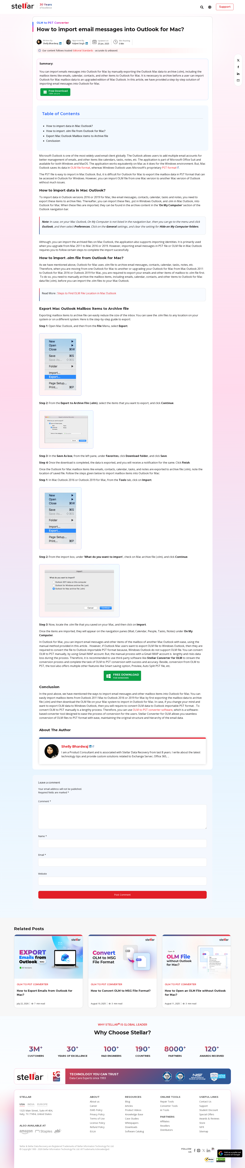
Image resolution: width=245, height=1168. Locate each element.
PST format (169, 167)
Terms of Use (97, 1118)
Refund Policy (97, 1127)
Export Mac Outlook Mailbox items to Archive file (77, 136)
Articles (129, 1105)
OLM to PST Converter (53, 22)
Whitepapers (131, 1122)
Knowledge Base (134, 1114)
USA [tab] (22, 1104)
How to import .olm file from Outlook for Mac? (75, 131)
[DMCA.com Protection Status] (220, 1161)
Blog (127, 1101)
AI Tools (164, 1110)
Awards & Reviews (209, 1118)
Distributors (166, 1129)
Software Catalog (134, 1131)
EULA (93, 1131)
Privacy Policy (97, 1114)
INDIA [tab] (31, 1104)
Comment (44, 801)
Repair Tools (167, 1101)
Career (93, 1105)
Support (203, 1105)
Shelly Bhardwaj (50, 43)
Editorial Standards (83, 50)
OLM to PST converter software (152, 710)
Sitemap (203, 1131)
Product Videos (133, 1110)
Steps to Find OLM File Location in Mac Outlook (86, 293)
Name (42, 836)
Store (202, 1122)
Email (42, 854)
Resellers (165, 1125)
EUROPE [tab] (42, 1104)
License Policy (97, 1122)
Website (42, 873)
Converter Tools (169, 1105)
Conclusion (53, 141)
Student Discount (208, 1110)
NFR (201, 1127)
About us (95, 1101)
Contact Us (205, 1101)
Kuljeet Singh (78, 43)
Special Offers (206, 1114)
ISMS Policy (96, 1110)
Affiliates (165, 1121)
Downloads (131, 1127)
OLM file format (80, 167)
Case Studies (132, 1118)
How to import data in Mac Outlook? (69, 126)
